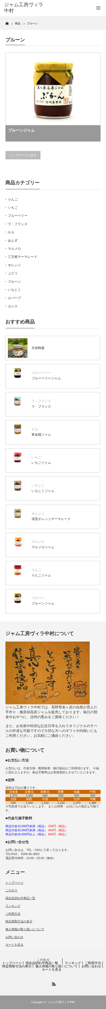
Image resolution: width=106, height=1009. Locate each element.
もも (11, 232)
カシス (13, 306)
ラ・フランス (17, 224)
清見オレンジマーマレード (51, 519)
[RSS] (53, 983)
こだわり (11, 890)
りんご (13, 199)
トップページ (14, 882)
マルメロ (14, 249)
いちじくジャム (43, 491)
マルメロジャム (43, 547)
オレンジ (14, 265)
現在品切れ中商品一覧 (20, 898)
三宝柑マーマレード (22, 257)
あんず (13, 240)
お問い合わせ (14, 937)
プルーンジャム (21, 130)
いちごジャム (41, 463)
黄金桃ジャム (41, 434)
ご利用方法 (12, 913)
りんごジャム (41, 575)
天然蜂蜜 (38, 348)
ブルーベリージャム (46, 378)
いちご (13, 207)
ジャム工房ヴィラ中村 (61, 1002)
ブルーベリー (17, 216)
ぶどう (13, 273)
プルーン (14, 282)
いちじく (14, 290)
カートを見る (14, 944)
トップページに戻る (23, 155)
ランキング (12, 906)
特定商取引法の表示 (18, 921)
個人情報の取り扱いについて (24, 929)
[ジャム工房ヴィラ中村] (25, 8)
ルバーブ (14, 298)
